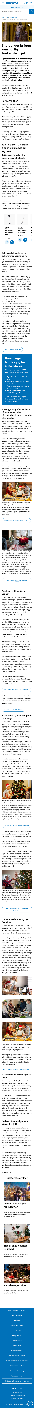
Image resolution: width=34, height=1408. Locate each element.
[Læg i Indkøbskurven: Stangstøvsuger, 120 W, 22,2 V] (12, 242)
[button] (17, 7)
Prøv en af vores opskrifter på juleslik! (16, 520)
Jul (7, 17)
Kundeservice (17, 1315)
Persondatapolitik (17, 1351)
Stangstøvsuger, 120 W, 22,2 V (9, 232)
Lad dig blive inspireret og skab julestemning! (17, 581)
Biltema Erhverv (17, 1325)
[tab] (13, 42)
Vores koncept (17, 1340)
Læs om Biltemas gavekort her (13, 709)
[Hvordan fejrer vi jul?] (17, 1273)
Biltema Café (17, 1320)
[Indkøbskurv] (31, 3)
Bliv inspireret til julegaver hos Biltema (16, 690)
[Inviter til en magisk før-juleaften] (17, 1191)
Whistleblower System (17, 1356)
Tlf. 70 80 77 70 (17, 1392)
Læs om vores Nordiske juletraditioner (15, 1069)
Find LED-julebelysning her (12, 349)
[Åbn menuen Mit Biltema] (24, 3)
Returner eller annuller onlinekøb (17, 1381)
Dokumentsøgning (17, 1371)
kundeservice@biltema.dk (17, 1395)
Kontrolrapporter (17, 1376)
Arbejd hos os (17, 1335)
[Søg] (31, 11)
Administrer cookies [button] (17, 1366)
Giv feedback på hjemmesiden (17, 1361)
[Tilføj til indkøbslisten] (7, 242)
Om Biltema (17, 1330)
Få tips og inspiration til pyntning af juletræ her (17, 909)
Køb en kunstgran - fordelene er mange (16, 825)
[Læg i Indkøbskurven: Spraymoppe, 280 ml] (25, 240)
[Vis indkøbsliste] (27, 3)
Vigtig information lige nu (17, 1310)
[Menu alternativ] (3, 3)
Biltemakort (17, 1345)
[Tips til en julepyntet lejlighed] (17, 1233)
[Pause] (28, 25)
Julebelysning (13, 17)
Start (3, 17)
